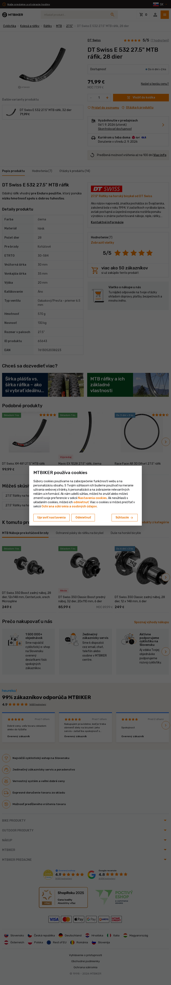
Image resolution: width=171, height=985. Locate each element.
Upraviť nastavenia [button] (51, 517)
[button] (81, 502)
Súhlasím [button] (125, 518)
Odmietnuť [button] (83, 517)
